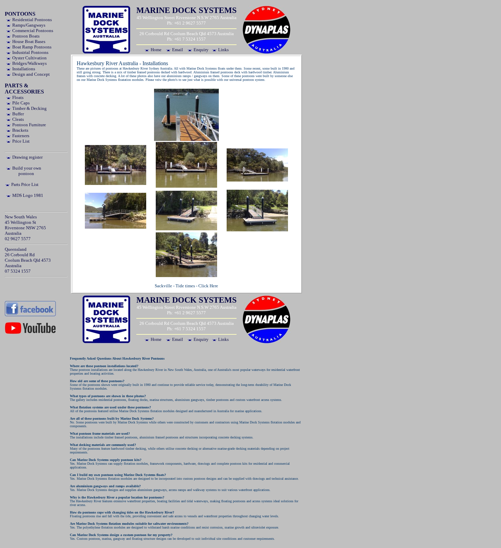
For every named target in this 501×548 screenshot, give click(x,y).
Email (177, 49)
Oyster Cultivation (29, 57)
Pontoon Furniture (28, 124)
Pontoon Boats (25, 36)
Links (223, 49)
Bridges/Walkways (29, 63)
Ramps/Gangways (28, 25)
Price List (20, 141)
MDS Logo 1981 (27, 195)
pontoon (26, 173)
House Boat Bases (28, 41)
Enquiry (201, 49)
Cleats (17, 119)
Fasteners (20, 135)
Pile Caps (20, 102)
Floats (17, 97)
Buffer (17, 113)
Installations (23, 68)
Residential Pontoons (31, 19)
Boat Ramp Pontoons (31, 46)
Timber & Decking (29, 108)
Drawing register (27, 157)
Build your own (26, 168)
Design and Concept (30, 74)
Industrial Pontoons (29, 52)
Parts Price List (24, 184)
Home (156, 49)
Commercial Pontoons (32, 30)
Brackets (19, 130)
